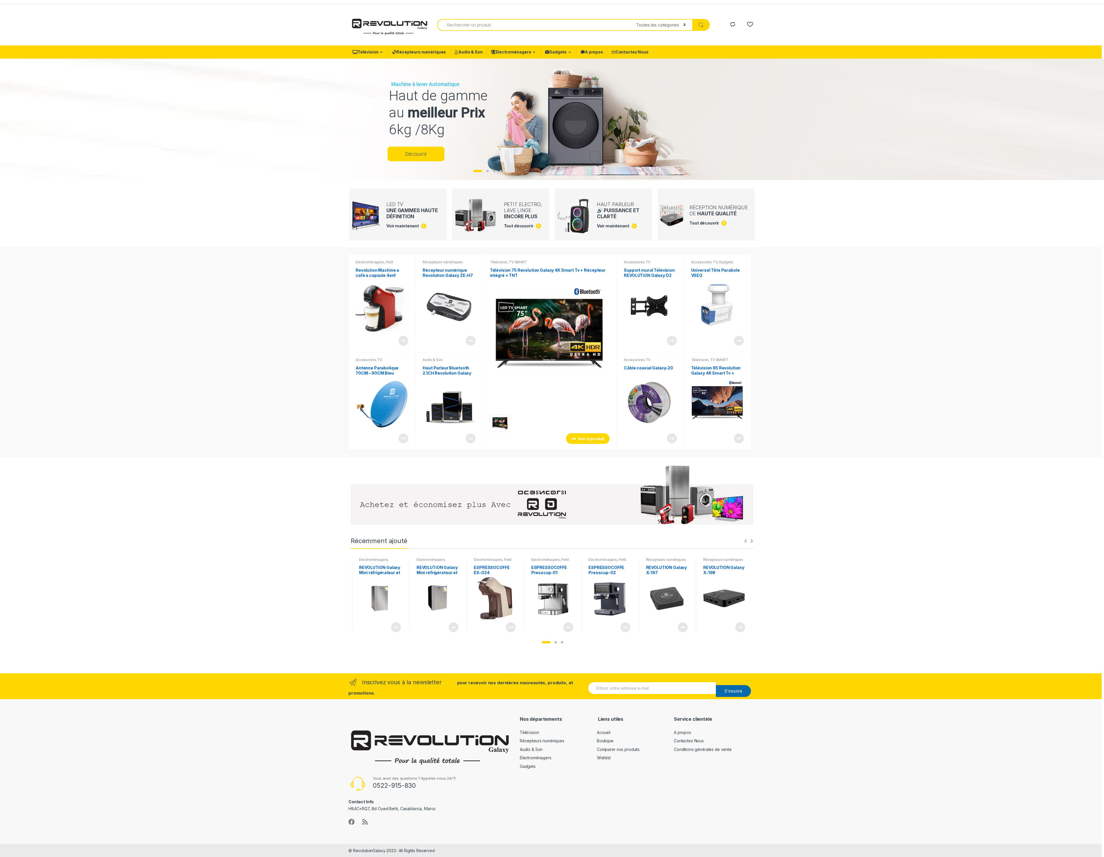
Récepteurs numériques (421, 51)
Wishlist (604, 757)
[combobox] (533, 25)
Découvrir (416, 154)
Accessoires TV (369, 360)
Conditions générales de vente (703, 749)
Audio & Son (470, 51)
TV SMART (518, 262)
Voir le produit (403, 341)
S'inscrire (733, 691)
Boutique (605, 740)
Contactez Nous (632, 51)
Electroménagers (513, 51)
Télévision (368, 51)
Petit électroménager (374, 264)
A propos (594, 51)
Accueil (603, 732)
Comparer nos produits (618, 749)
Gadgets (558, 51)
